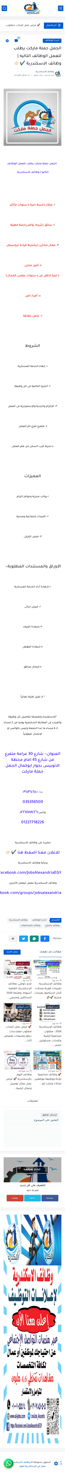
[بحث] (4, 8)
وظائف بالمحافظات (30, 926)
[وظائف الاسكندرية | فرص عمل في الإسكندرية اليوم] (32, 8)
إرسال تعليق (49, 1115)
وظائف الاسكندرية (18, 920)
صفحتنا (49, 1198)
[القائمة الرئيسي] (60, 8)
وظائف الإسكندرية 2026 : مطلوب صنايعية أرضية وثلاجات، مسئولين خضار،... (50, 1036)
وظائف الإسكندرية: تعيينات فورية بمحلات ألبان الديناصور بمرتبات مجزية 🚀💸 (47, 991)
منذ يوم (55, 980)
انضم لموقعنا (32, 1169)
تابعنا (32, 1198)
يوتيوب (15, 1198)
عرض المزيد (12, 952)
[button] (44, 939)
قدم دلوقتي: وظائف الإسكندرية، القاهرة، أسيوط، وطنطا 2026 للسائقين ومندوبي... (19, 991)
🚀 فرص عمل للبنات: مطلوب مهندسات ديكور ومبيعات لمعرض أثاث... (18, 1034)
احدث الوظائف (52, 40)
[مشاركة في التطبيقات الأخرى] (12, 939)
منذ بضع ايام (53, 1071)
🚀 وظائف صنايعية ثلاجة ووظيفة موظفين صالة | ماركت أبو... (22, 25)
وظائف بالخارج (52, 926)
